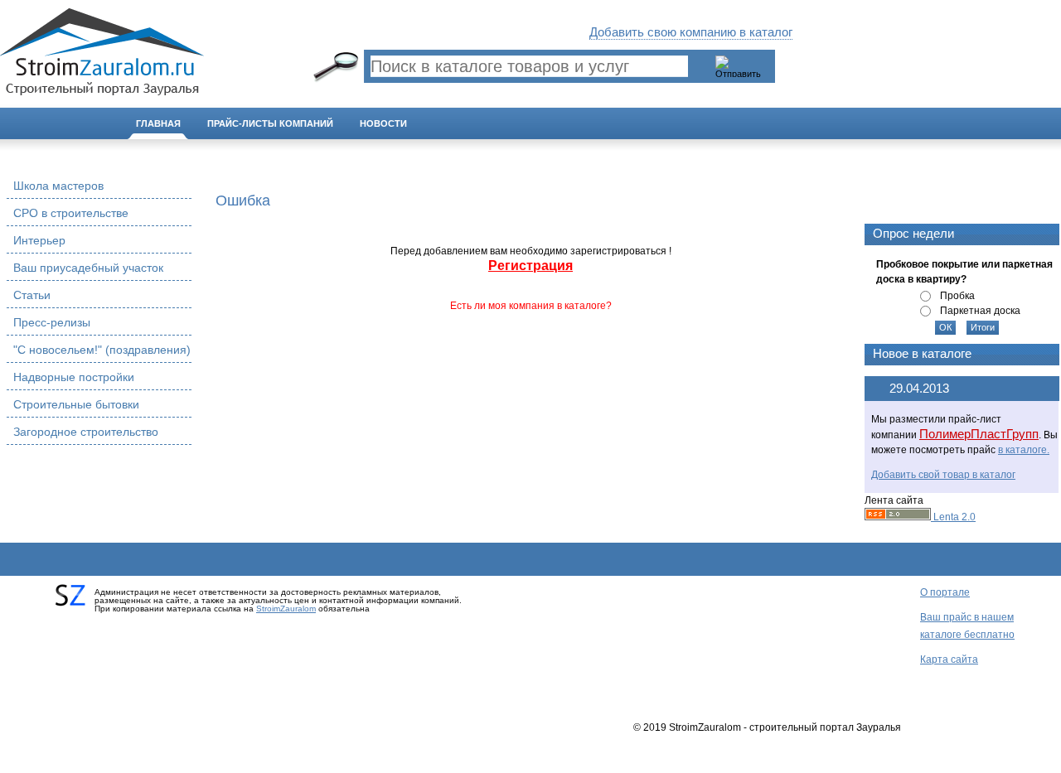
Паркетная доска (980, 310)
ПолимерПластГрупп (979, 434)
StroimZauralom (286, 608)
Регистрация (530, 265)
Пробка (957, 296)
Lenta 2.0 (953, 517)
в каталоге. (1023, 450)
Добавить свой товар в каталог (943, 475)
